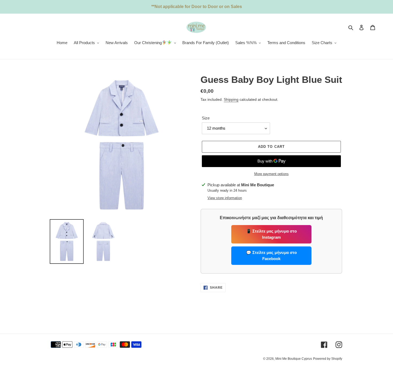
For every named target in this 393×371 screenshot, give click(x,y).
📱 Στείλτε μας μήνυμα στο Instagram (271, 234)
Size (206, 118)
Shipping (231, 99)
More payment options (271, 174)
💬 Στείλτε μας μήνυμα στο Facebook (271, 255)
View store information (224, 198)
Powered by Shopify (327, 359)
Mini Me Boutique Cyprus (293, 359)
